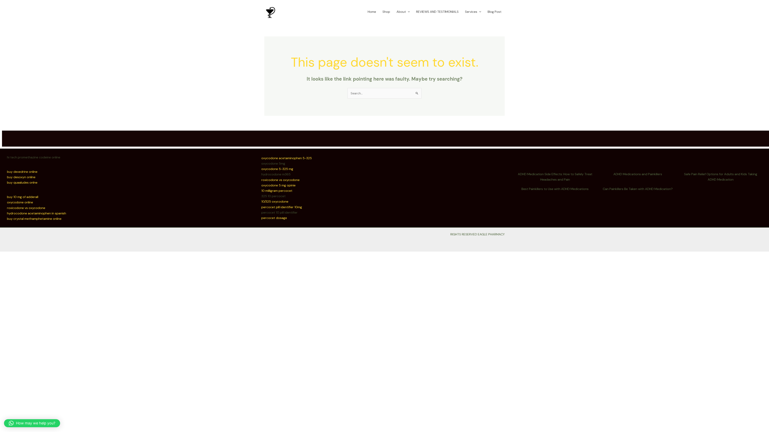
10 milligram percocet (276, 191)
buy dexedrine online (22, 172)
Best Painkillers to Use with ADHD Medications (555, 189)
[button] (408, 12)
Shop (386, 12)
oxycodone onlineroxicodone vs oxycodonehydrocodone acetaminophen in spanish (36, 207)
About (401, 12)
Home (372, 12)
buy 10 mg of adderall (22, 197)
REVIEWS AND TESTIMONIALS (437, 12)
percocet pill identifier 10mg (281, 207)
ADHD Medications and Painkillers (637, 174)
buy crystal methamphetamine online (34, 219)
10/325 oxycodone (274, 201)
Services (471, 12)
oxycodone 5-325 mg (277, 169)
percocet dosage (274, 218)
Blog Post (494, 12)
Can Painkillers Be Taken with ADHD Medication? (638, 189)
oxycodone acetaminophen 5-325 (286, 158)
